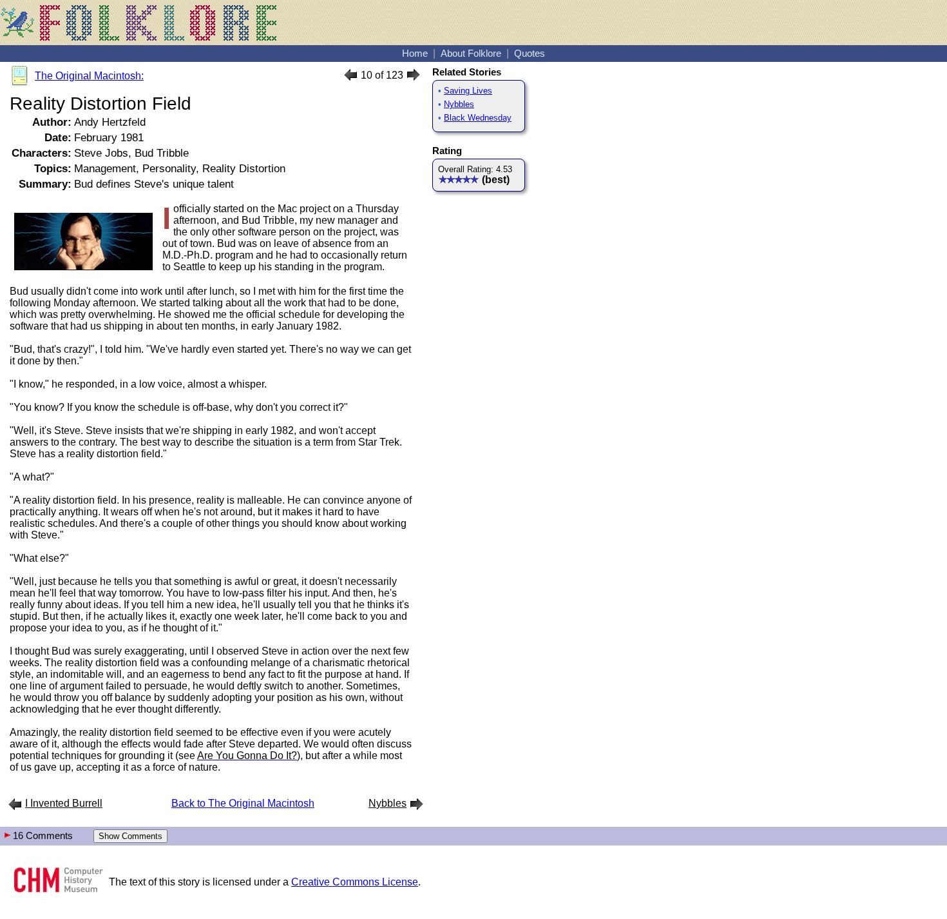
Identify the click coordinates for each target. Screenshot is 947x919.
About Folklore (471, 53)
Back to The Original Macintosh (242, 803)
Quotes (529, 53)
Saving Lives (468, 90)
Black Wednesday (478, 118)
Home (415, 53)
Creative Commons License (354, 881)
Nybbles (459, 104)
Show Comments (130, 836)
